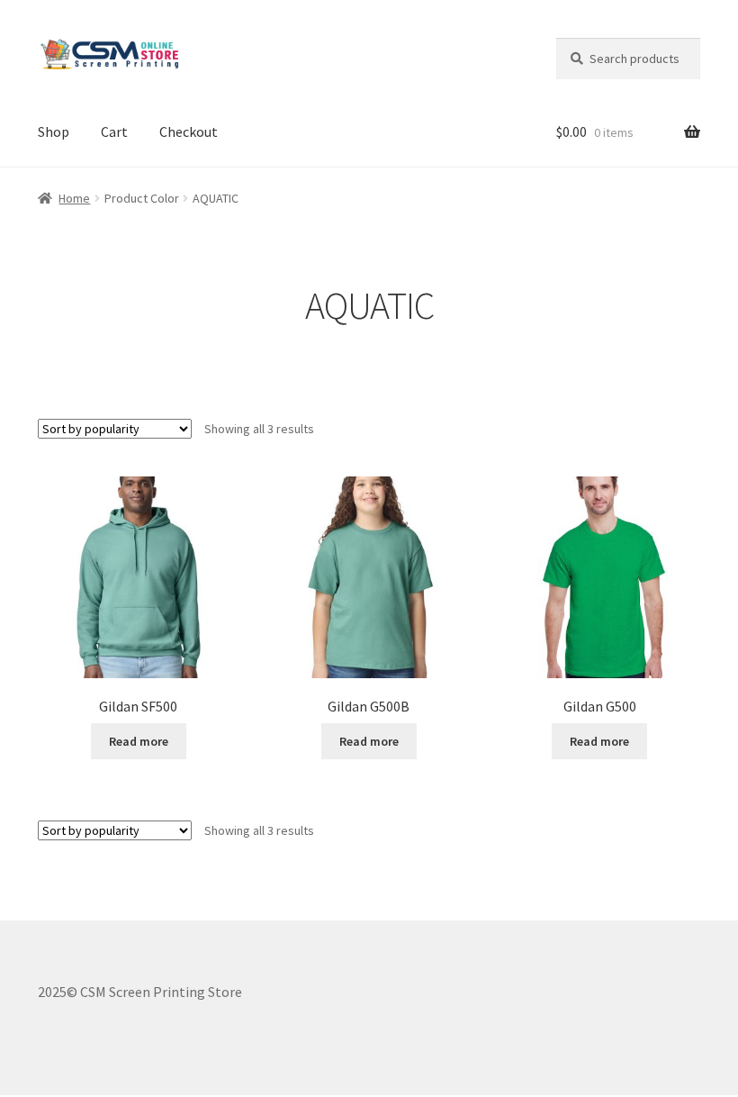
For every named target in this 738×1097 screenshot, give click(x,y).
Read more (138, 741)
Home (74, 198)
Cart (114, 131)
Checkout (188, 131)
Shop (53, 131)
